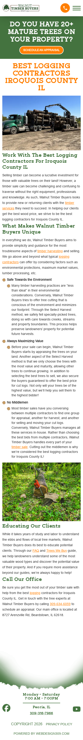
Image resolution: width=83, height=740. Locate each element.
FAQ (36, 550)
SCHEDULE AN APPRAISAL (41, 50)
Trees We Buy (56, 550)
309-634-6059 (60, 604)
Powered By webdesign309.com (41, 733)
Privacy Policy (59, 724)
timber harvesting (50, 251)
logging (35, 593)
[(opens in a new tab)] (6, 706)
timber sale (20, 447)
